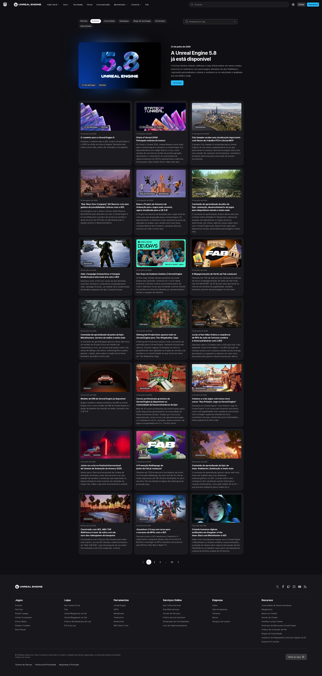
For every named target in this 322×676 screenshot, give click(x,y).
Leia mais (177, 83)
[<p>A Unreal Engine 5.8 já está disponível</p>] (161, 65)
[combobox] (211, 21)
